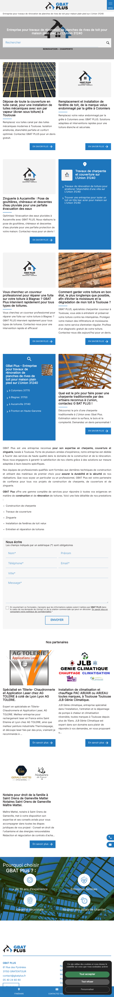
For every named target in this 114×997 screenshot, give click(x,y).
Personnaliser (87, 989)
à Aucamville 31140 (19, 404)
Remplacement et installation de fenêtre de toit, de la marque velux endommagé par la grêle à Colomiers (84, 105)
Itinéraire (19, 991)
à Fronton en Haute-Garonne (25, 411)
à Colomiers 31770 (19, 390)
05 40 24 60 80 (12, 980)
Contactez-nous (56, 991)
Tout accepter (87, 974)
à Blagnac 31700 (18, 397)
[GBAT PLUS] (57, 5)
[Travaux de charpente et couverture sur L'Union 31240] (66, 175)
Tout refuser (87, 982)
